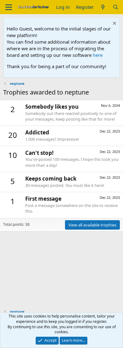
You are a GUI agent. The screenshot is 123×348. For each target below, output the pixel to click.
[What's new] (103, 7)
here (97, 55)
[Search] (115, 7)
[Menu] (8, 7)
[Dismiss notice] (113, 24)
